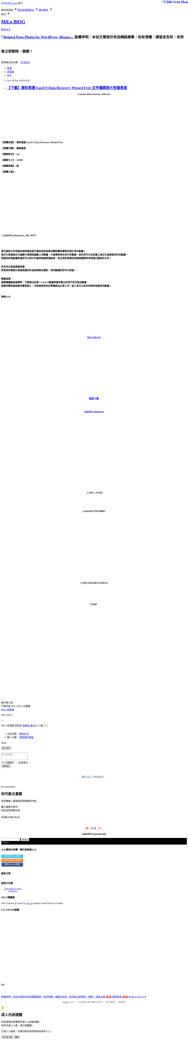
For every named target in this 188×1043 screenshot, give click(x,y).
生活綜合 (25, 62)
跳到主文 (6, 29)
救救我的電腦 (26, 737)
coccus (29, 903)
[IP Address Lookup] (13, 889)
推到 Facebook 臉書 (12, 864)
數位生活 (24, 734)
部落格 (10, 72)
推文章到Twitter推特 (12, 856)
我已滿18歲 (7, 1037)
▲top (3, 742)
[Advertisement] (87, 45)
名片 (9, 75)
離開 (17, 1037)
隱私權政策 (110, 1002)
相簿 (9, 68)
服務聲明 (122, 1002)
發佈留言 (6, 766)
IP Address (13, 891)
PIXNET (72, 1002)
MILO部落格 (7, 709)
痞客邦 (26, 725)
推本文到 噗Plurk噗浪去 (12, 860)
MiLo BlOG (13, 21)
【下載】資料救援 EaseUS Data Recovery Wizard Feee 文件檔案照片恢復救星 (67, 88)
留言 (32, 725)
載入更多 (6, 748)
